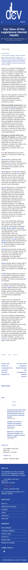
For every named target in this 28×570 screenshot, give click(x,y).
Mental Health (15, 61)
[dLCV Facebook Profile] (2, 551)
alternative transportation (9, 57)
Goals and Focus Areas (8, 506)
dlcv (25, 59)
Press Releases (6, 528)
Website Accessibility (8, 543)
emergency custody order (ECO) (9, 60)
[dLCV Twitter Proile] (4, 551)
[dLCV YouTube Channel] (6, 551)
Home (2, 38)
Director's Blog (6, 534)
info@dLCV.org (8, 486)
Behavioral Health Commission (8, 59)
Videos (3, 512)
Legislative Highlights (8, 38)
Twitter (9, 354)
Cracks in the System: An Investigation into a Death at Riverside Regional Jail (6, 369)
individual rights (21, 60)
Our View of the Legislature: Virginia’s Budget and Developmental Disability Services (21, 370)
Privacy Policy (5, 540)
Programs (4, 509)
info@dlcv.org (5, 338)
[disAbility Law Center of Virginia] (14, 10)
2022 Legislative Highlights (19, 38)
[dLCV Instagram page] (8, 551)
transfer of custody (5, 64)
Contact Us (5, 515)
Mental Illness (9, 63)
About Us (4, 503)
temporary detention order (19, 63)
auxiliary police (19, 57)
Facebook (3, 354)
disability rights (20, 59)
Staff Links (4, 518)
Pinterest (15, 354)
